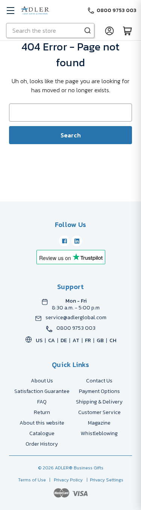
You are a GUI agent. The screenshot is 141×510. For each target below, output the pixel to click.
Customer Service (99, 412)
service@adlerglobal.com (75, 317)
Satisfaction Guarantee (42, 391)
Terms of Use (32, 480)
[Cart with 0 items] (127, 30)
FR (88, 340)
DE (64, 340)
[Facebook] (64, 241)
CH (112, 340)
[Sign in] (109, 30)
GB (100, 340)
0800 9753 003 (76, 328)
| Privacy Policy (65, 480)
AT (76, 340)
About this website (42, 423)
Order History (42, 444)
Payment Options (99, 391)
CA (51, 340)
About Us (42, 381)
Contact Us (99, 381)
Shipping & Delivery (99, 402)
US (39, 340)
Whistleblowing (99, 433)
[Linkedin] (76, 241)
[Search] (87, 30)
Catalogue (42, 433)
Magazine (99, 423)
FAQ (42, 402)
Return (42, 412)
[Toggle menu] (10, 10)
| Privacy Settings (103, 480)
